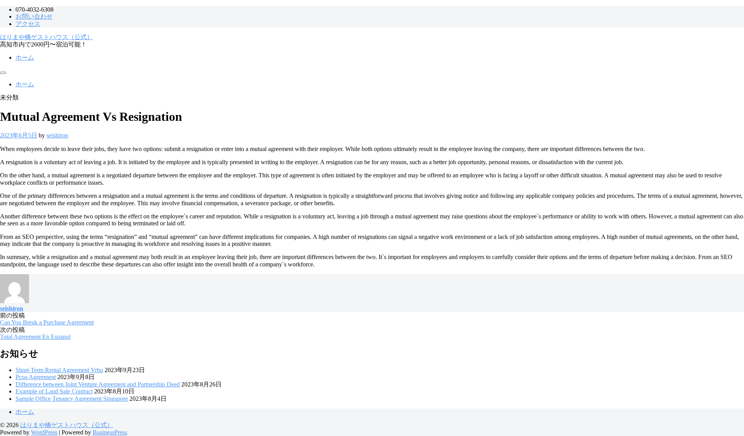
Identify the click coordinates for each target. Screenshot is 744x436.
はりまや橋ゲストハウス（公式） (46, 37)
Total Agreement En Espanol (35, 336)
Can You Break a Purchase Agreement (47, 322)
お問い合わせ (34, 16)
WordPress (44, 432)
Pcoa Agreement (36, 377)
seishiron (57, 135)
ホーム (25, 57)
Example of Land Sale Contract (54, 391)
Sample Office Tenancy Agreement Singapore (72, 398)
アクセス (28, 24)
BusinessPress (110, 432)
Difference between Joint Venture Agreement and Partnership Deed (98, 384)
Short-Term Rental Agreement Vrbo (59, 370)
